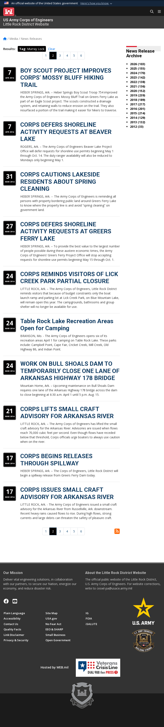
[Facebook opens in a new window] (6, 601)
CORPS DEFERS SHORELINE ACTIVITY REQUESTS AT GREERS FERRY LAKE (65, 231)
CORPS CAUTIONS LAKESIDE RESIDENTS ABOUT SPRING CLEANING (60, 181)
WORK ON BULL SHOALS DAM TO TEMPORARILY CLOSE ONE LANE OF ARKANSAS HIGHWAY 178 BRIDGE (70, 370)
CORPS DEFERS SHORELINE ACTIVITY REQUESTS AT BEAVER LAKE (65, 131)
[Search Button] (150, 11)
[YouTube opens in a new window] (15, 601)
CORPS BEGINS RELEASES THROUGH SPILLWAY (56, 460)
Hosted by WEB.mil (55, 667)
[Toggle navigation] (157, 11)
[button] (97, 3)
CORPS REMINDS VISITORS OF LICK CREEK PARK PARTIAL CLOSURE (69, 278)
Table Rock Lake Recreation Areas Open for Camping (66, 325)
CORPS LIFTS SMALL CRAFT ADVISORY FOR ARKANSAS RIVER (67, 413)
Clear (51, 49)
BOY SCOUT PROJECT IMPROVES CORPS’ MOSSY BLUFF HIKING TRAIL (65, 77)
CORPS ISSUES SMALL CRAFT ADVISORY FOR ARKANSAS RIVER (67, 493)
